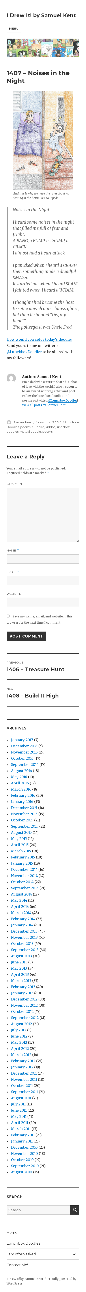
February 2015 (23, 857)
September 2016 (25, 764)
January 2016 (22, 801)
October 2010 (22, 1159)
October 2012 (22, 1011)
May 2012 (19, 1042)
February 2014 (23, 919)
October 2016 (22, 758)
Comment (15, 484)
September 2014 (25, 888)
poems (25, 427)
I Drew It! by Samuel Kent (41, 15)
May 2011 (18, 1116)
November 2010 (24, 1153)
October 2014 (22, 882)
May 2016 (19, 777)
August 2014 (21, 894)
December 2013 (24, 931)
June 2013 (19, 962)
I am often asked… (22, 1254)
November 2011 (24, 1079)
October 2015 (22, 820)
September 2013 (25, 950)
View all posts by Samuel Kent (43, 405)
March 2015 (21, 851)
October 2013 (22, 943)
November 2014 (24, 875)
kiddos (50, 427)
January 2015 (22, 863)
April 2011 (19, 1122)
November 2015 (24, 814)
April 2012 (20, 1048)
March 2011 (21, 1129)
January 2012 (22, 1067)
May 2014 (19, 900)
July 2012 (18, 1030)
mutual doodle (30, 431)
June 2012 (19, 1036)
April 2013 (20, 974)
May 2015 (19, 838)
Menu (14, 28)
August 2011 (21, 1098)
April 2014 (20, 906)
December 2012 (24, 999)
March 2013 (21, 980)
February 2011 (23, 1135)
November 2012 (24, 1005)
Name (13, 550)
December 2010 (24, 1147)
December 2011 (24, 1073)
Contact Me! (17, 1265)
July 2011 (18, 1104)
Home (12, 1232)
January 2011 (22, 1141)
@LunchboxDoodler (24, 352)
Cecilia (39, 427)
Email (13, 572)
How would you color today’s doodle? (39, 339)
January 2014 (22, 925)
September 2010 (25, 1166)
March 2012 (21, 1055)
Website (14, 593)
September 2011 (24, 1092)
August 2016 (21, 770)
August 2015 (21, 832)
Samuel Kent (22, 422)
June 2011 (19, 1110)
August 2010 (21, 1172)
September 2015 (24, 826)
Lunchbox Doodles (23, 1243)
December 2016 (24, 746)
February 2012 (23, 1061)
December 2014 (24, 869)
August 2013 (21, 956)
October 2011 (22, 1085)
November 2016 (24, 752)
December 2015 (24, 808)
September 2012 (25, 1017)
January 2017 (22, 740)
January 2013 (22, 993)
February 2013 (23, 987)
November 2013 (24, 937)
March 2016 (21, 789)
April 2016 (20, 783)
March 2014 (21, 913)
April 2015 (20, 845)
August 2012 (21, 1024)
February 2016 (23, 795)
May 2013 (19, 968)
